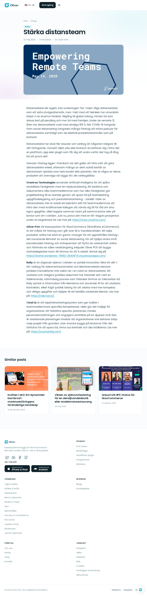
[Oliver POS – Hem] (12, 5)
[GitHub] (26, 457)
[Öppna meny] (59, 5)
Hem (26, 21)
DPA (78, 561)
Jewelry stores (12, 524)
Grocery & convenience (17, 515)
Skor (7, 506)
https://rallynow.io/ (42, 296)
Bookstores (10, 528)
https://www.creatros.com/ (89, 220)
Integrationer (82, 459)
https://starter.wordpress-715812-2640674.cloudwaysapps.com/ (66, 256)
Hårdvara (80, 464)
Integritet (81, 548)
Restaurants (11, 493)
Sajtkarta (116, 590)
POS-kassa (81, 446)
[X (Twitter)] (7, 457)
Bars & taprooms (13, 497)
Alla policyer (82, 574)
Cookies (80, 566)
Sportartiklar (11, 510)
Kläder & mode (12, 501)
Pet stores (10, 519)
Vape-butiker (11, 484)
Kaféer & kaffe (12, 488)
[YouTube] (13, 457)
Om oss (8, 548)
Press (7, 557)
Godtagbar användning (88, 570)
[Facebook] (19, 457)
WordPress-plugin (85, 455)
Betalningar (82, 450)
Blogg (34, 21)
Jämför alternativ (13, 533)
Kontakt (8, 561)
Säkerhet (80, 557)
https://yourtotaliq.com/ (46, 331)
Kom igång (47, 5)
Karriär (8, 552)
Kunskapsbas (82, 488)
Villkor (79, 552)
